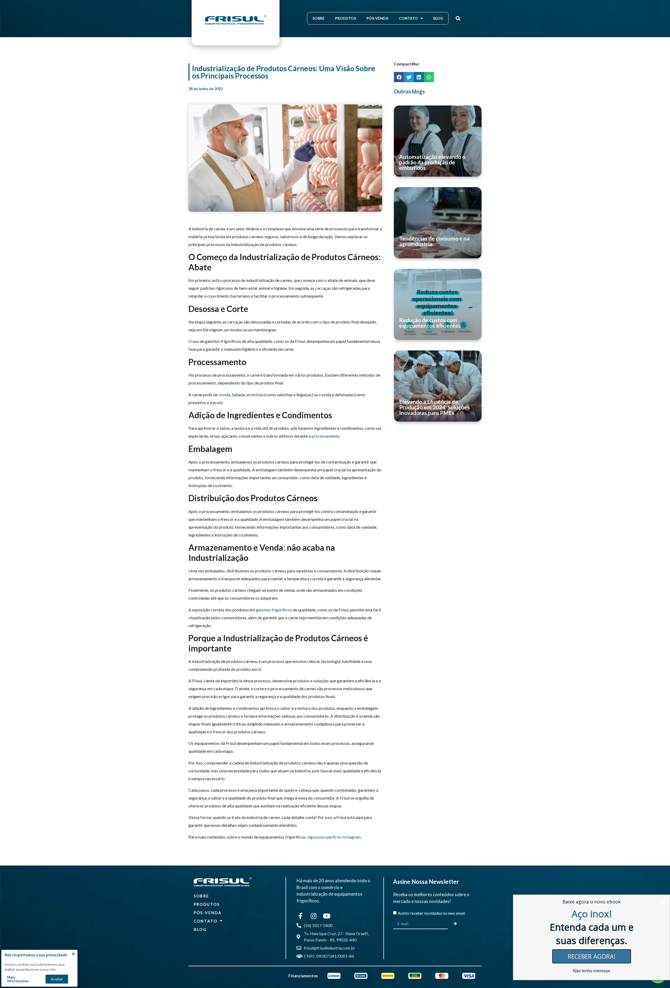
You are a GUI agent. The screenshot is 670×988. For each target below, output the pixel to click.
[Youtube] (326, 915)
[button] (458, 18)
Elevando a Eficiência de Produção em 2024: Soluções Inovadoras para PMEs (434, 407)
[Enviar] (455, 924)
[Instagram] (313, 915)
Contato (408, 18)
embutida (255, 394)
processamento (325, 435)
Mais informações (18, 979)
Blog (438, 18)
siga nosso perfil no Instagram (334, 836)
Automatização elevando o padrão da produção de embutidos (432, 162)
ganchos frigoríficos (274, 609)
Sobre (318, 18)
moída (224, 394)
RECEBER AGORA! (592, 956)
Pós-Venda (377, 18)
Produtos (345, 18)
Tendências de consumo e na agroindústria (434, 241)
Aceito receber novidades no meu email (431, 913)
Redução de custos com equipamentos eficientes (430, 323)
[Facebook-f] (300, 915)
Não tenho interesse (591, 971)
